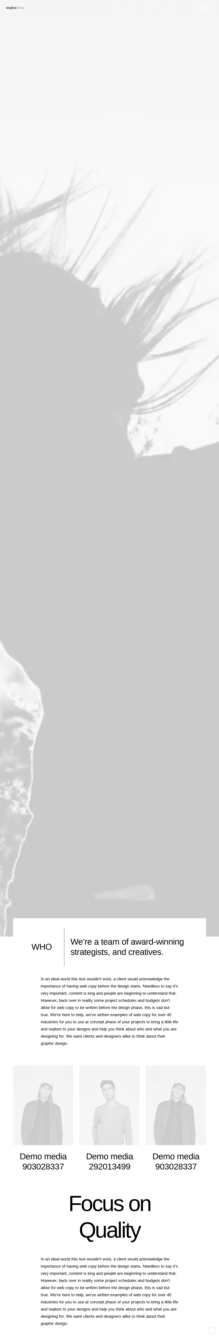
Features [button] (133, 7)
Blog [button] (160, 7)
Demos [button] (119, 7)
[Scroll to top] (212, 1331)
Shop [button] (172, 7)
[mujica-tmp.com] (15, 8)
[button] (196, 8)
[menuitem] (118, 8)
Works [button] (148, 7)
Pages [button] (184, 7)
